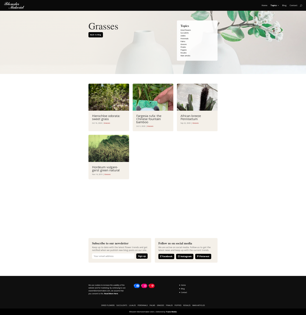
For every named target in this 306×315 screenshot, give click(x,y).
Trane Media (171, 312)
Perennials (184, 38)
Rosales (183, 53)
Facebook (166, 256)
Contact (293, 6)
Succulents (184, 33)
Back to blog (95, 35)
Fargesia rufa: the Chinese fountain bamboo (148, 119)
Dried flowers (185, 30)
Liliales (183, 36)
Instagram (186, 256)
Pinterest (204, 256)
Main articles (185, 55)
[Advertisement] (153, 202)
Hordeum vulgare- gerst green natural (106, 168)
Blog (284, 6)
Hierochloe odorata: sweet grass (106, 117)
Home (264, 6)
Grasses (183, 44)
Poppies (183, 50)
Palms (182, 41)
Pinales (183, 47)
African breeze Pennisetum (190, 117)
